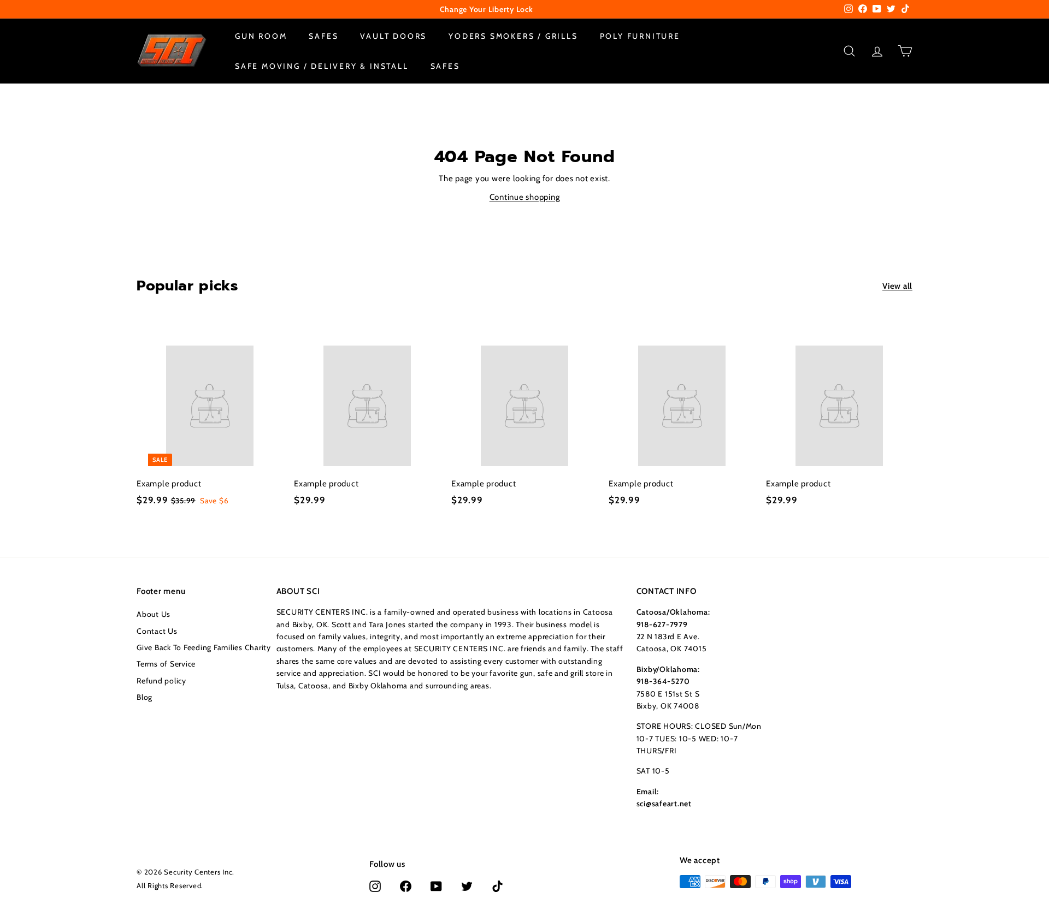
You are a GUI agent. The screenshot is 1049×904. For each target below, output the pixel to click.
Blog (144, 697)
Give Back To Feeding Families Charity (204, 647)
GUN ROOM (261, 36)
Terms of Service (166, 664)
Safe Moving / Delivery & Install (322, 65)
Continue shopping (525, 197)
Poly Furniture (640, 36)
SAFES (323, 36)
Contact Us (157, 631)
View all (897, 286)
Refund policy (161, 681)
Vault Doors (393, 36)
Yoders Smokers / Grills (513, 36)
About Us (153, 614)
